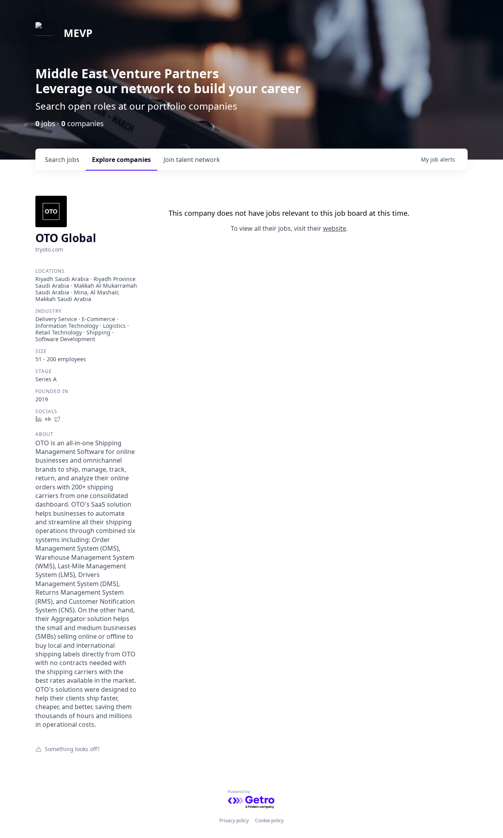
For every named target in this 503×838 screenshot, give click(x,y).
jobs (62, 159)
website (334, 228)
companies (121, 159)
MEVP (78, 33)
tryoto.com (49, 249)
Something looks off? (72, 748)
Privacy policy (234, 820)
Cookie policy (269, 820)
